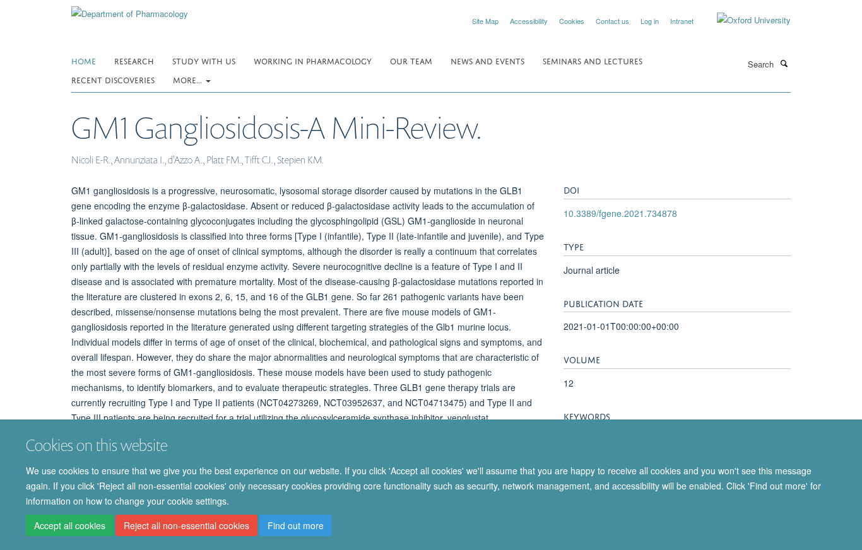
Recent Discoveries (113, 79)
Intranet (682, 21)
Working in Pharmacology (313, 60)
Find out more (296, 525)
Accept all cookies (69, 525)
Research (134, 60)
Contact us (612, 21)
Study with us (203, 60)
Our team (411, 60)
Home (83, 60)
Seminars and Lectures (592, 60)
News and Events (487, 60)
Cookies (571, 21)
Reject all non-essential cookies (186, 525)
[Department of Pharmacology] (129, 9)
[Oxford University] (744, 20)
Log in (650, 21)
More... (188, 79)
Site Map (485, 21)
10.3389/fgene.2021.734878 (620, 213)
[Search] (784, 63)
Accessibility (529, 21)
